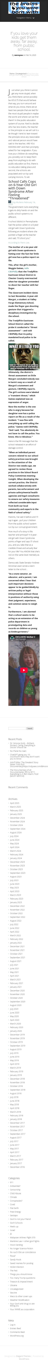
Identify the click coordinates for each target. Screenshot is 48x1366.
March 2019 (15, 1067)
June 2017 (14, 1145)
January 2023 (16, 902)
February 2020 (16, 1027)
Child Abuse (15, 1193)
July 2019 (14, 1053)
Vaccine (13, 1292)
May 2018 (14, 1104)
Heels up (14, 1226)
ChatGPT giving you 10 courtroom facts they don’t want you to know (24, 756)
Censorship (15, 1189)
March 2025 (15, 806)
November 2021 (17, 950)
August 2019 (15, 1049)
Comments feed (17, 1332)
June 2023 (14, 884)
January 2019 (16, 1075)
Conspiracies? (16, 1200)
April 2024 (14, 847)
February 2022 (16, 939)
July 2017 (14, 1141)
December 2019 (17, 1034)
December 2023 (17, 862)
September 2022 (17, 917)
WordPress (24, 1359)
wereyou (18, 55)
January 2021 (16, 987)
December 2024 (17, 817)
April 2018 (14, 1108)
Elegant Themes (23, 1356)
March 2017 (15, 1156)
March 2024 (15, 851)
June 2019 (14, 1056)
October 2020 (16, 998)
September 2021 (17, 957)
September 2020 (17, 1001)
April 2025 (14, 803)
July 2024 (14, 836)
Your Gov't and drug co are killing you (22, 1304)
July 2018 (14, 1097)
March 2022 (15, 935)
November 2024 (17, 821)
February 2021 (16, 983)
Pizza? (13, 1256)
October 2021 (16, 953)
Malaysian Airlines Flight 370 (22, 1237)
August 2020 (15, 1005)
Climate (13, 1197)
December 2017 (17, 1123)
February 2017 (16, 1159)
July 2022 (14, 924)
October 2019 (16, 1042)
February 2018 (16, 1115)
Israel (12, 1230)
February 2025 (16, 810)
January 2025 (16, 814)
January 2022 (16, 942)
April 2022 (14, 931)
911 (11, 1182)
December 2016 (17, 1167)
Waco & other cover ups (21, 1296)
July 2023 (14, 880)
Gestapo (14, 1215)
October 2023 (16, 869)
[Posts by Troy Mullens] (9, 202)
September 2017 (17, 1134)
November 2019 (17, 1038)
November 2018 (17, 1082)
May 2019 (14, 1060)
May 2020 (14, 1016)
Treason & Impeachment (21, 1281)
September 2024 (17, 828)
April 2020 (14, 1020)
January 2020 (16, 1031)
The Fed (13, 1270)
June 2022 (14, 928)
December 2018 (17, 1078)
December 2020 (17, 990)
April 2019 (14, 1064)
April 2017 (14, 1152)
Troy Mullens (18, 202)
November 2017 (17, 1126)
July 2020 (14, 1009)
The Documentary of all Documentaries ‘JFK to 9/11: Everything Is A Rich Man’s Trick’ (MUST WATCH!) (24, 773)
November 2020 (17, 994)
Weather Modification (19, 1300)
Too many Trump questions (22, 1278)
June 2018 (14, 1100)
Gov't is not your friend (20, 1219)
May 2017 (14, 1148)
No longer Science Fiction (21, 1248)
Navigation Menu (24, 18)
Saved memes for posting (21, 1263)
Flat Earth (14, 1208)
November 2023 (17, 865)
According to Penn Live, (19, 242)
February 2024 (16, 854)
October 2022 (16, 913)
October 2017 (16, 1130)
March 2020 (15, 1023)
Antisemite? (15, 1186)
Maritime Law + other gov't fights (24, 1241)
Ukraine (13, 1285)
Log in (12, 1324)
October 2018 (16, 1086)
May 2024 (14, 843)
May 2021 (14, 972)
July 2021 (14, 964)
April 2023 (14, 891)
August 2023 (15, 876)
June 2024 (14, 839)
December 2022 (17, 906)
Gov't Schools (16, 1222)
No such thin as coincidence (23, 1252)
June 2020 (14, 1012)
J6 (11, 1233)
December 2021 (17, 946)
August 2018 (15, 1093)
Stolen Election (17, 1267)
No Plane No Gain (18, 751)
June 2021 (14, 968)
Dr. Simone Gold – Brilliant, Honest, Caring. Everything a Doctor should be (22, 745)
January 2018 (16, 1119)
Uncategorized (21, 74)
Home (12, 74)
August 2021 (15, 961)
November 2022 (17, 909)
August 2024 (15, 832)
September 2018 (17, 1089)
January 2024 (16, 858)
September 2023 (17, 873)
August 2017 (15, 1137)
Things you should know (21, 1274)
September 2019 (17, 1045)
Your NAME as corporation (22, 1309)
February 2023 (16, 898)
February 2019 (16, 1071)
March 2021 (15, 979)
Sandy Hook (15, 1259)
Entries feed (15, 1328)
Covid (12, 1204)
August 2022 (15, 920)
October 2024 (16, 825)
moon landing (16, 1244)
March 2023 (15, 895)
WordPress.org (17, 1335)
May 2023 (14, 887)
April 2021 (14, 975)
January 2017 (16, 1163)
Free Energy (15, 1211)
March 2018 (15, 1111)
